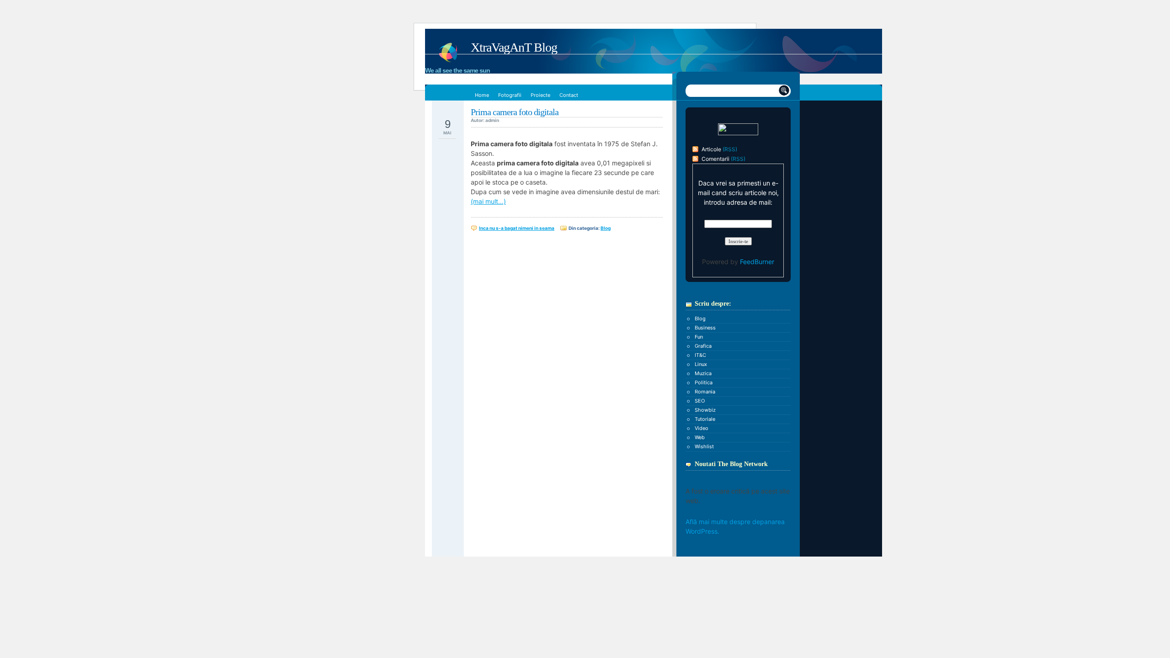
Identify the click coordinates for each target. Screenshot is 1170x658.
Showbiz (705, 410)
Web (700, 437)
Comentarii (715, 158)
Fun (699, 337)
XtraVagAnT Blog (514, 47)
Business (705, 327)
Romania (705, 391)
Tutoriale (705, 419)
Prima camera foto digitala (514, 112)
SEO (700, 401)
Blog (606, 228)
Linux (701, 364)
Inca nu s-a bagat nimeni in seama (516, 228)
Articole (711, 149)
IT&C (700, 355)
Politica (704, 382)
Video (701, 428)
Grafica (703, 346)
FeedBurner (757, 261)
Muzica (703, 373)
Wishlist (704, 446)
